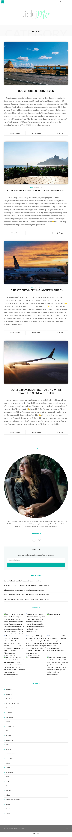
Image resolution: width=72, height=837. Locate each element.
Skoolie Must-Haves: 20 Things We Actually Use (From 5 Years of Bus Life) (26, 585)
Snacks (8, 804)
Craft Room (9, 717)
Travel (8, 813)
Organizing (9, 772)
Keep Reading (36, 133)
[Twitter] (57, 133)
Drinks (8, 731)
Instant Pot (9, 740)
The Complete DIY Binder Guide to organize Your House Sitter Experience (26, 594)
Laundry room (10, 754)
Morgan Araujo (15, 133)
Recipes (8, 790)
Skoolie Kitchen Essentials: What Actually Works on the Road (22, 581)
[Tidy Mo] (36, 14)
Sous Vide (9, 809)
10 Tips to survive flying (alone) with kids (36, 290)
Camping (31, 87)
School (8, 795)
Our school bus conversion (36, 90)
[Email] (62, 133)
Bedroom (9, 694)
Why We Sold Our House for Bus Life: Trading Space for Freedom (24, 590)
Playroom (9, 786)
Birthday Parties (11, 699)
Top (66, 828)
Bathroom (9, 689)
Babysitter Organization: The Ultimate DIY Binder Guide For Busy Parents (26, 599)
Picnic (8, 781)
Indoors (8, 735)
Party (7, 777)
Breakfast (9, 708)
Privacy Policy (36, 833)
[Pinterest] (59, 133)
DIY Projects (10, 726)
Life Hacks (9, 758)
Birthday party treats (12, 703)
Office (8, 763)
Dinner (8, 722)
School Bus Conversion (13, 800)
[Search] (60, 2)
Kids (31, 187)
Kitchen (8, 749)
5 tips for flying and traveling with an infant (36, 190)
